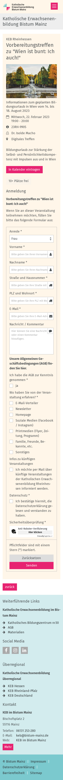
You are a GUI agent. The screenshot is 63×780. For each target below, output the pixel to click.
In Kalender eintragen (24, 169)
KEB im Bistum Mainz (17, 712)
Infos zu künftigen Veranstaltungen (22, 461)
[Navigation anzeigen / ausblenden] (54, 6)
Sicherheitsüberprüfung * (27, 522)
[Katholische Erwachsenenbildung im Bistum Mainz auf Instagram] (15, 650)
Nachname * (18, 262)
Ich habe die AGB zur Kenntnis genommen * (31, 377)
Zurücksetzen (31, 558)
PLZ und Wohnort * (23, 293)
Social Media (13, 641)
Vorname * (17, 247)
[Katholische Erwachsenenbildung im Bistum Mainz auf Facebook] (6, 650)
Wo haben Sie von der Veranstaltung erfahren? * (30, 395)
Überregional (14, 664)
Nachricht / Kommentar (26, 324)
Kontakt (9, 704)
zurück (9, 587)
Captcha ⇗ (44, 536)
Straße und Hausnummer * (28, 278)
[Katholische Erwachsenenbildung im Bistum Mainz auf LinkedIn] (24, 650)
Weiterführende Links (21, 601)
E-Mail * (15, 309)
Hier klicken (35, 532)
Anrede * (15, 231)
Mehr (8, 747)
